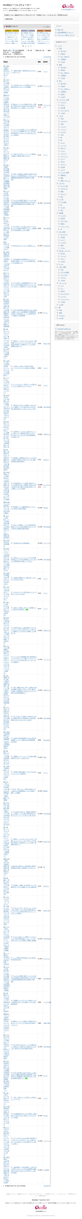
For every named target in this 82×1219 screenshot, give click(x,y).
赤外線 (63, 218)
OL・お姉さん (65, 56)
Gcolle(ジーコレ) (9, 15)
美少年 (63, 291)
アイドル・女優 (64, 100)
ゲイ (62, 288)
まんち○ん (46, 958)
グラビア (63, 102)
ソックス (63, 145)
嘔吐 (62, 178)
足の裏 (63, 167)
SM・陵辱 (62, 232)
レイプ (63, 240)
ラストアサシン (48, 543)
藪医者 (45, 791)
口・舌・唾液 (65, 172)
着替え (63, 224)
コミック (63, 256)
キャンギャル (65, 110)
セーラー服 (64, 186)
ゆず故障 (46, 1170)
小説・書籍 (62, 267)
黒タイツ (63, 148)
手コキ (63, 162)
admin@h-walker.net (64, 329)
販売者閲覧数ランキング (65, 32)
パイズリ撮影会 (48, 1002)
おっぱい (63, 132)
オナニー (63, 164)
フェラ (63, 170)
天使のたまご (47, 434)
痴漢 (62, 245)
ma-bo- (45, 1115)
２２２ (45, 71)
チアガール (64, 189)
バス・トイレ (65, 226)
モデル (63, 105)
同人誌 (63, 253)
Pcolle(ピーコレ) (41, 15)
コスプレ (62, 183)
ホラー (63, 259)
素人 (60, 81)
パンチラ (63, 216)
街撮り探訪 (46, 1023)
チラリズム (64, 221)
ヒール (63, 151)
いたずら (63, 243)
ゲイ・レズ (62, 283)
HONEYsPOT (9, 19)
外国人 (63, 94)
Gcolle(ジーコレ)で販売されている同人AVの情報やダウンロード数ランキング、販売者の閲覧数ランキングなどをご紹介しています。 (41, 1203)
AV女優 (63, 108)
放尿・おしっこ (65, 180)
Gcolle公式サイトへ (69, 9)
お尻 (62, 135)
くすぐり (63, 154)
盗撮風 (61, 213)
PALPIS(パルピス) (62, 15)
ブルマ (63, 143)
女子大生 (63, 51)
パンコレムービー (52, 15)
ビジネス (62, 315)
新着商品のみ (18, 54)
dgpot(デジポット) (20, 15)
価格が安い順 (40, 50)
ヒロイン (63, 194)
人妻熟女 (63, 59)
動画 (60, 65)
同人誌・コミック (64, 251)
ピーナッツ (46, 86)
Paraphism (46, 246)
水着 (62, 124)
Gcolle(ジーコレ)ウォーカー (17, 5)
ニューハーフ (65, 299)
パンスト (63, 127)
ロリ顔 (63, 207)
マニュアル (64, 275)
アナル (63, 248)
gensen (45, 508)
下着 (62, 118)
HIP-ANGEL (47, 177)
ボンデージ (64, 234)
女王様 (63, 237)
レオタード (64, 121)
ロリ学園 (63, 202)
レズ (62, 286)
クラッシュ (64, 156)
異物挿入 (63, 175)
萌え (62, 197)
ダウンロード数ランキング (66, 35)
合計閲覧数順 (16, 52)
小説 (62, 269)
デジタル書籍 (65, 272)
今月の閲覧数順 (19, 50)
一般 (59, 307)
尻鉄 (44, 757)
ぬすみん (46, 261)
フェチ (61, 116)
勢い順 (30, 50)
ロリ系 (61, 199)
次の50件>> (47, 57)
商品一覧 (60, 30)
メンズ (60, 46)
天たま (45, 313)
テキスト (63, 278)
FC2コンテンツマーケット (30, 15)
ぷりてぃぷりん (48, 132)
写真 (60, 48)
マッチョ (63, 296)
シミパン (63, 129)
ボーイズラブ (65, 294)
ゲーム (61, 264)
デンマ (63, 159)
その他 (63, 62)
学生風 (63, 54)
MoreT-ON (46, 343)
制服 (62, 191)
